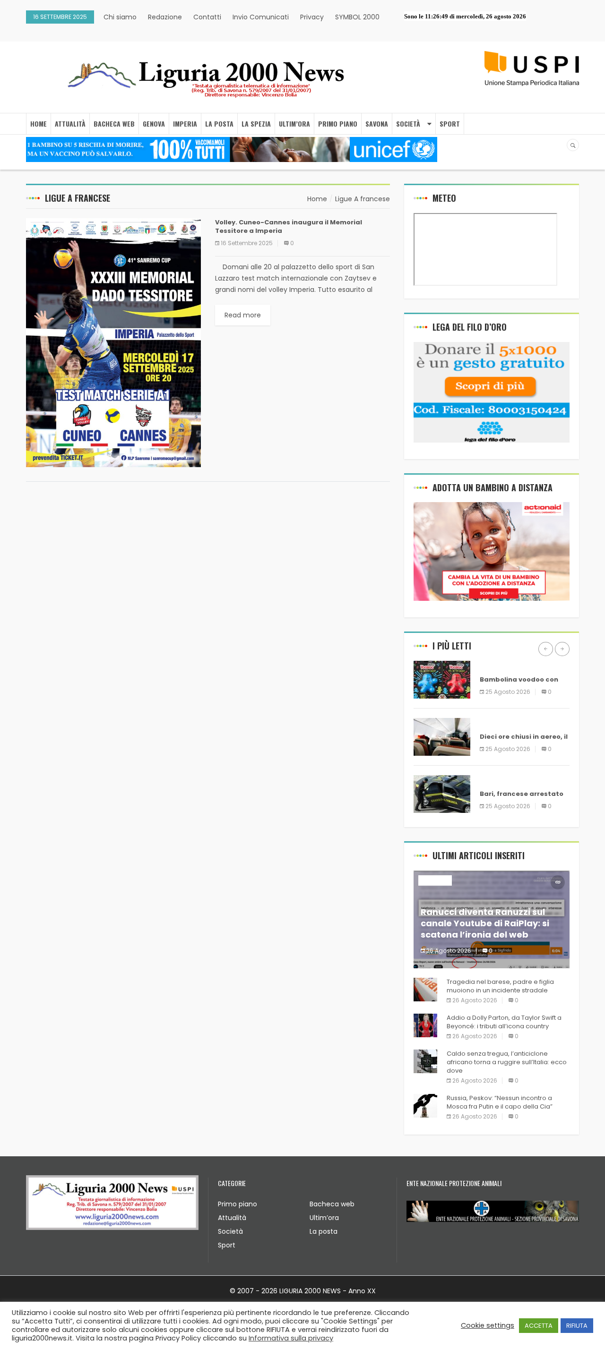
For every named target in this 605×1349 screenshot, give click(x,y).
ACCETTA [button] (539, 1325)
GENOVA (154, 123)
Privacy (312, 17)
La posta (323, 1231)
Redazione (165, 17)
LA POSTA (219, 123)
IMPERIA (185, 123)
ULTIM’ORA (294, 123)
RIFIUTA (577, 1325)
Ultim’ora (324, 1217)
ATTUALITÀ (70, 123)
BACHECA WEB (114, 123)
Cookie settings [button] (487, 1325)
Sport (226, 1245)
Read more (243, 315)
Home (38, 123)
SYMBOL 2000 (357, 17)
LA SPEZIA (256, 123)
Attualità (232, 1217)
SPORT (450, 123)
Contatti (207, 17)
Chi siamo (120, 17)
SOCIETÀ (408, 123)
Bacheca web (332, 1204)
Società (230, 1231)
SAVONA (376, 123)
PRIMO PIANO (337, 123)
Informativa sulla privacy (291, 1338)
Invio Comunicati (261, 17)
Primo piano (237, 1204)
